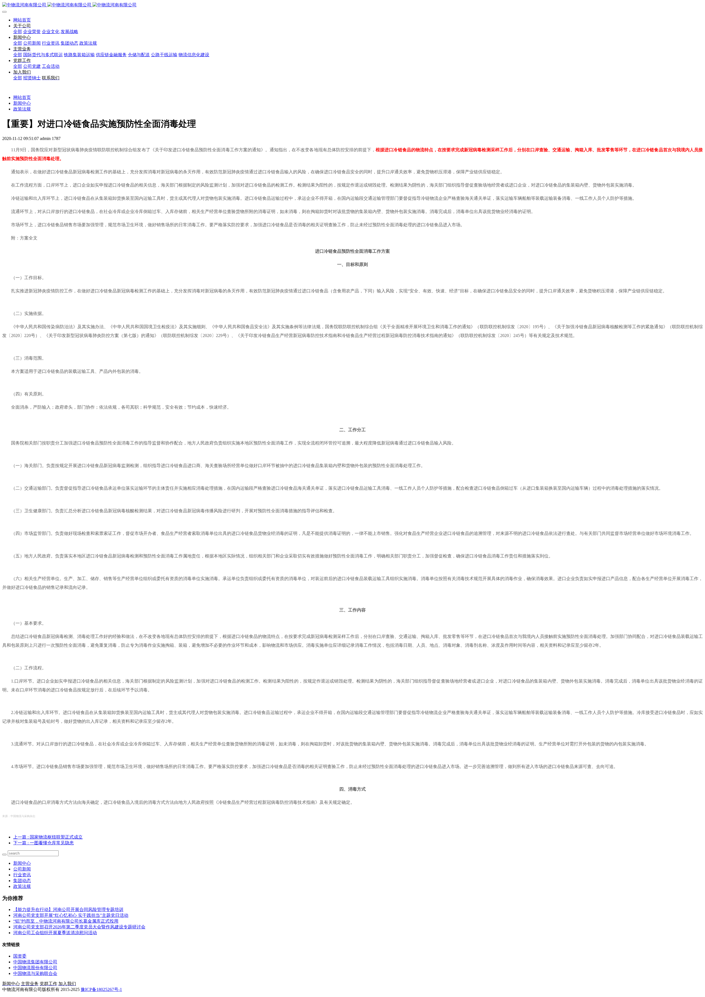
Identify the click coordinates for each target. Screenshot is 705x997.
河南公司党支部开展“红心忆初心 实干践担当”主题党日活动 (70, 915)
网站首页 (22, 20)
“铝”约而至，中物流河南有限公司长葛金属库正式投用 (65, 921)
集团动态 (22, 880)
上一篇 (48, 837)
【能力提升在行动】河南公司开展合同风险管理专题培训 (68, 909)
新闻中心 (22, 103)
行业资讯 (22, 874)
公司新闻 (22, 869)
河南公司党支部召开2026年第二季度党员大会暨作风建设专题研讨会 (79, 927)
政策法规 (22, 109)
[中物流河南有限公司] (352, 5)
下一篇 (43, 842)
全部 (17, 31)
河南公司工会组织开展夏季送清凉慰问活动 (55, 932)
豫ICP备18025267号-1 (101, 989)
